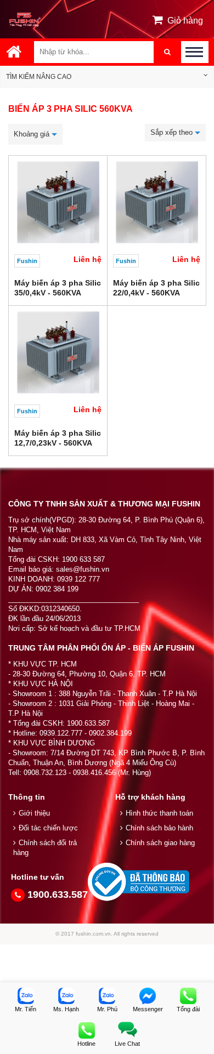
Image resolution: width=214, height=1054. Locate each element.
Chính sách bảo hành (159, 828)
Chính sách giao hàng (160, 843)
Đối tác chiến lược (48, 828)
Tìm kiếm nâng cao (38, 77)
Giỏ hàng (185, 20)
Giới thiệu (34, 813)
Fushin (27, 261)
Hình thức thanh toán (159, 813)
